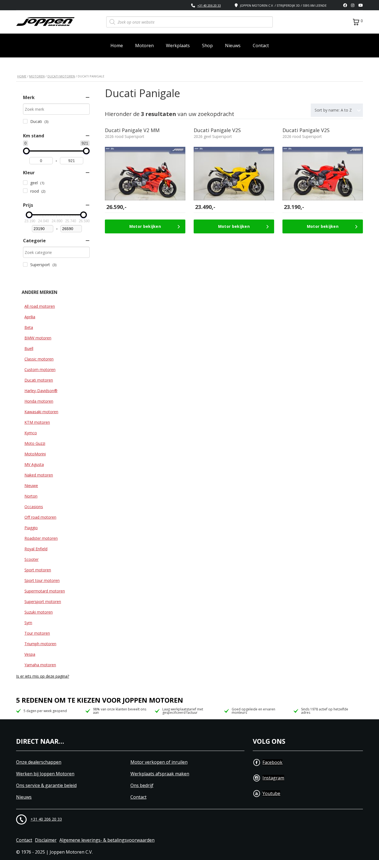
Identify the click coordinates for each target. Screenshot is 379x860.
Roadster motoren (41, 538)
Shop (207, 45)
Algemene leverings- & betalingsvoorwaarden (107, 840)
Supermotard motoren (44, 591)
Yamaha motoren (40, 664)
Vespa (29, 654)
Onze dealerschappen (38, 762)
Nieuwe (31, 485)
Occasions (33, 506)
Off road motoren (40, 517)
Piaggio (31, 527)
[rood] (25, 190)
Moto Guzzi (34, 443)
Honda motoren (38, 401)
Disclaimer (46, 840)
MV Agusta (34, 464)
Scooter (31, 559)
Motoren (144, 45)
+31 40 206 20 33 (209, 5)
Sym (28, 622)
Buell (28, 348)
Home (116, 45)
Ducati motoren (61, 76)
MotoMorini (35, 454)
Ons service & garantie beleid (46, 785)
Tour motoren (37, 633)
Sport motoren (37, 570)
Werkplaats (178, 45)
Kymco (30, 432)
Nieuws (233, 45)
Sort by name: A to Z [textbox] (333, 110)
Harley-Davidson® (40, 390)
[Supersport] (25, 264)
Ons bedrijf (141, 785)
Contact (261, 45)
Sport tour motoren (42, 580)
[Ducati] (25, 121)
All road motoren (39, 306)
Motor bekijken (145, 226)
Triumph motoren (40, 643)
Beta (28, 327)
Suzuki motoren (38, 612)
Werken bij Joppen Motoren (45, 774)
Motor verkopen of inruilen (159, 762)
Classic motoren (39, 359)
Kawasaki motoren (41, 411)
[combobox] (337, 110)
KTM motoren (37, 422)
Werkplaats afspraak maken (159, 774)
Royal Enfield (35, 548)
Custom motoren (39, 369)
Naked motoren (38, 475)
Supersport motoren (42, 601)
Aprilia (29, 316)
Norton (30, 496)
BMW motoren (37, 338)
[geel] (25, 182)
